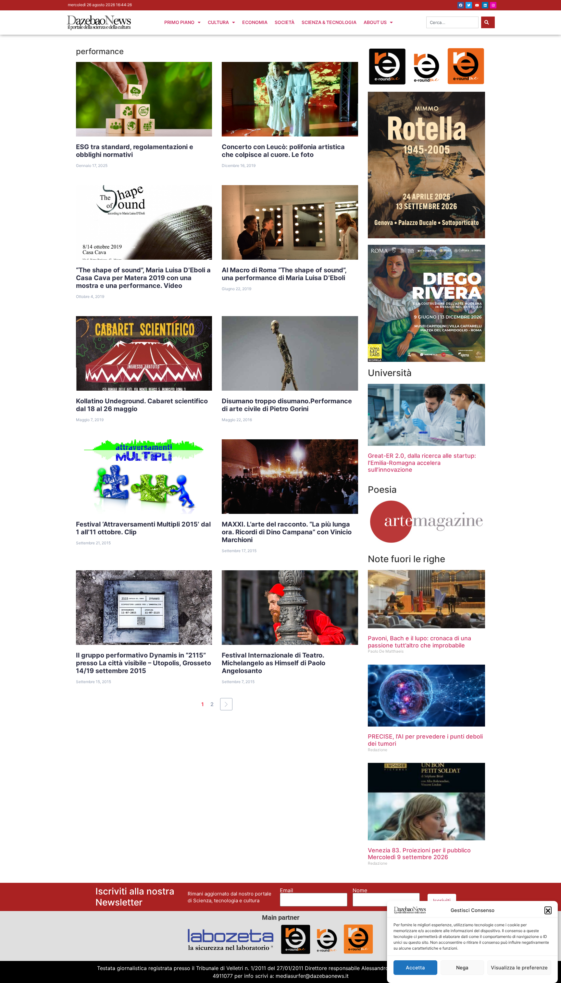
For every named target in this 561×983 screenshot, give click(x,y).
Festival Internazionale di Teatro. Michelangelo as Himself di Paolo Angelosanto (273, 663)
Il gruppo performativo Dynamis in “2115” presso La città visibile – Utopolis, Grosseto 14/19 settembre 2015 (143, 663)
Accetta (415, 968)
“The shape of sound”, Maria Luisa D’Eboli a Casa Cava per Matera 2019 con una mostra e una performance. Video (143, 278)
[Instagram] (493, 5)
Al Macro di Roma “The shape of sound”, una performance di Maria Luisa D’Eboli (284, 274)
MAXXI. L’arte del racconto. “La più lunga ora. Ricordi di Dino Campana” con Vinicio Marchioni (287, 532)
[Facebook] (460, 5)
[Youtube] (477, 5)
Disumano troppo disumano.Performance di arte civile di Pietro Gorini (287, 405)
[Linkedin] (485, 5)
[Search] (488, 22)
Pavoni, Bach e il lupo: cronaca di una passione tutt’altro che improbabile (419, 642)
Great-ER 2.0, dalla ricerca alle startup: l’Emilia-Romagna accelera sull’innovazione (422, 462)
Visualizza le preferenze (519, 968)
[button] (548, 910)
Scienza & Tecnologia (329, 22)
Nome (360, 890)
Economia (255, 22)
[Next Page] (226, 704)
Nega (462, 968)
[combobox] (452, 22)
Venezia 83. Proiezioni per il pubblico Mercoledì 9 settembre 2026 (419, 854)
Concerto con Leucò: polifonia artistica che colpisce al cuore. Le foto (283, 151)
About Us (375, 22)
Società (284, 22)
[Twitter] (469, 5)
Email (286, 890)
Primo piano (179, 22)
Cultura (218, 22)
